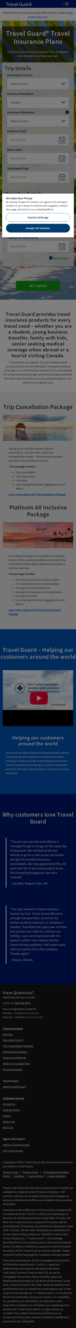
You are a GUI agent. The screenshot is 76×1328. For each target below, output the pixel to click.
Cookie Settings (38, 217)
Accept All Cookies (38, 228)
